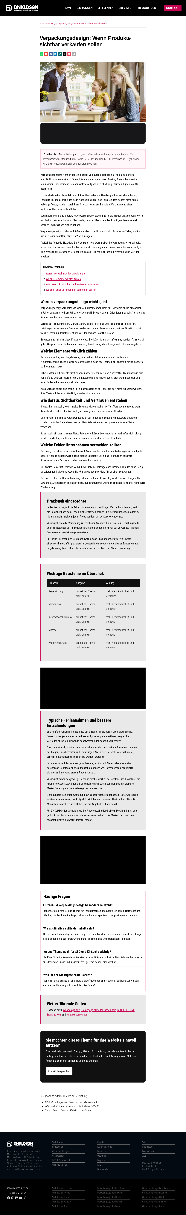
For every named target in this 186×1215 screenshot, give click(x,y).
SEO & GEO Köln (126, 1010)
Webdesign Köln (71, 1010)
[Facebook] (8, 1197)
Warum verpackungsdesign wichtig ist (66, 273)
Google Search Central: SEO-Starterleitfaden (68, 1110)
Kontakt (172, 8)
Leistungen (85, 8)
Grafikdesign (51, 23)
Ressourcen (147, 8)
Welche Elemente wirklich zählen (63, 279)
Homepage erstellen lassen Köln (98, 1010)
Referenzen (106, 8)
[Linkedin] (16, 1197)
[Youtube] (20, 1197)
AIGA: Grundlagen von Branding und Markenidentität (72, 1102)
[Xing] (24, 1197)
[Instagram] (12, 1197)
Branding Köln (54, 1014)
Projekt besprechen (59, 1071)
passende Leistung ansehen (83, 1060)
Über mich (126, 8)
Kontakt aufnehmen (77, 1014)
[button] (41, 54)
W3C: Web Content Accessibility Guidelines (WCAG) (72, 1106)
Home (68, 8)
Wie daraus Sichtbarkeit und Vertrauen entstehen (72, 284)
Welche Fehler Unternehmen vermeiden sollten (71, 289)
